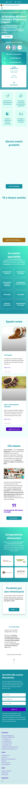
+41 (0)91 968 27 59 (15, 62)
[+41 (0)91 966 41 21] (5, 58)
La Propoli (8, 355)
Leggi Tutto (7, 367)
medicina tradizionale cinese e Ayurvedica (7, 121)
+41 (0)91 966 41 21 (15, 58)
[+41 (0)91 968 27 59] (5, 62)
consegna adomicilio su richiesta (20, 120)
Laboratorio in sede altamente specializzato (7, 102)
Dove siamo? (14, 85)
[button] (7, 8)
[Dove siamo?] (14, 82)
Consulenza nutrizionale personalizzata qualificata (20, 103)
